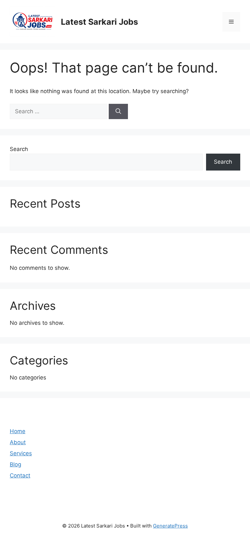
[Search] (118, 111)
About (18, 442)
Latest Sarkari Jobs (99, 22)
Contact (20, 475)
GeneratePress (170, 526)
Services (21, 453)
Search (19, 149)
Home (17, 431)
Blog (15, 464)
